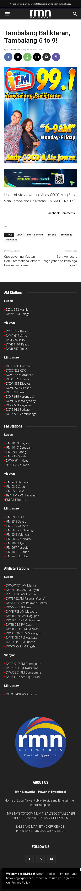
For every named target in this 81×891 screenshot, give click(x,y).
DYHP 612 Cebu (16, 336)
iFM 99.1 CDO (15, 517)
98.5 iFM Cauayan (17, 465)
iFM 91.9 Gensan (17, 526)
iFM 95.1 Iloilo (15, 491)
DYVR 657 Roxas (17, 349)
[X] (18, 57)
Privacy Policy (20, 882)
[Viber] (56, 57)
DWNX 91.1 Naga (17, 460)
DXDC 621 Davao (17, 379)
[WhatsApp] (27, 57)
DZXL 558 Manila (17, 309)
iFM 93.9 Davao (16, 521)
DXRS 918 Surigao (18, 410)
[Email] (37, 57)
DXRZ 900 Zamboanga (21, 414)
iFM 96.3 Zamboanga (20, 530)
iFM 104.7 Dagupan (19, 447)
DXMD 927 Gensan (18, 388)
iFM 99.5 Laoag (16, 452)
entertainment (34, 234)
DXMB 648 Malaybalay (21, 401)
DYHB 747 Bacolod (18, 331)
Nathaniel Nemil (13, 49)
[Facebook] (8, 57)
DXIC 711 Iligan (16, 392)
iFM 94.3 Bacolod (17, 482)
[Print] (46, 57)
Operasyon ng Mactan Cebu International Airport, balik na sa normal (22, 261)
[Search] (75, 13)
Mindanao (11, 239)
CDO (19, 234)
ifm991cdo (66, 234)
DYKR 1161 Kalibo (17, 344)
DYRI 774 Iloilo (15, 340)
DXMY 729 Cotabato (19, 375)
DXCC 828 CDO (16, 370)
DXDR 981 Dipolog (18, 383)
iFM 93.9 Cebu (15, 487)
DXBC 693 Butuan (18, 366)
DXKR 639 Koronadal (20, 396)
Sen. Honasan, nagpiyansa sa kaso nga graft (60, 261)
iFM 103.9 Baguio (17, 443)
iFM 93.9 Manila (16, 456)
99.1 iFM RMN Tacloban (21, 495)
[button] (7, 13)
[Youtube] (51, 859)
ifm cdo (52, 234)
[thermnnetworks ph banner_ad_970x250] (40, 178)
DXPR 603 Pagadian (19, 405)
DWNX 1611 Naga (17, 314)
